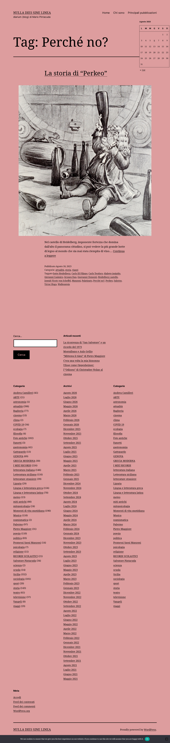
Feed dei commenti (24, 706)
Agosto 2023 (70, 556)
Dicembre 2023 (71, 538)
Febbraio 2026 (71, 420)
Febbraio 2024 (71, 528)
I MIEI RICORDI (22, 465)
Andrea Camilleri (23, 392)
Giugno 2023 (70, 565)
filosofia (17, 433)
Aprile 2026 (69, 410)
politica (17, 538)
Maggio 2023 (70, 569)
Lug (143, 70)
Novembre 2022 (72, 597)
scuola (16, 569)
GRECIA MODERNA (24, 460)
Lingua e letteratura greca (28, 488)
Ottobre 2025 (70, 438)
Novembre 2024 (72, 488)
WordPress (150, 729)
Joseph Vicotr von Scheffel (57, 280)
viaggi (75, 269)
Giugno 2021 (70, 674)
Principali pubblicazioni (142, 12)
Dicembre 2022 (71, 592)
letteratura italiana (24, 470)
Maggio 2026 (70, 406)
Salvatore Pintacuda (24, 560)
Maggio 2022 (70, 624)
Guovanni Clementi (87, 277)
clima (16, 420)
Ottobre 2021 (70, 656)
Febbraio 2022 (71, 638)
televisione (19, 597)
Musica (17, 515)
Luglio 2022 (69, 615)
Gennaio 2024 (71, 533)
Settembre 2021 (72, 660)
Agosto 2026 (70, 392)
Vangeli (17, 601)
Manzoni (76, 280)
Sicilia (16, 574)
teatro (16, 592)
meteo (16, 497)
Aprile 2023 (69, 574)
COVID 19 (18, 424)
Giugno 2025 (70, 456)
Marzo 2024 (69, 524)
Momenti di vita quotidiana (28, 510)
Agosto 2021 (70, 665)
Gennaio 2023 (71, 588)
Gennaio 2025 (71, 479)
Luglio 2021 (69, 669)
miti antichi (20, 501)
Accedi (17, 697)
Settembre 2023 (72, 551)
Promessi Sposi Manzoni (27, 542)
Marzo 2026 (69, 415)
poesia (17, 533)
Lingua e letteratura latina (28, 492)
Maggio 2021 (70, 678)
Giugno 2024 (70, 510)
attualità (60, 269)
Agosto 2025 (70, 447)
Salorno (118, 280)
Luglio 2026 (69, 397)
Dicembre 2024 (71, 483)
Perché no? (99, 280)
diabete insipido (112, 273)
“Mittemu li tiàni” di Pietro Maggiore (84, 356)
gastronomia (20, 447)
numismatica (20, 519)
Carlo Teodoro (96, 273)
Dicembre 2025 (71, 429)
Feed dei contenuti (24, 701)
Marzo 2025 (69, 470)
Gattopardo (19, 451)
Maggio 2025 (70, 460)
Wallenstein (64, 284)
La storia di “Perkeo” (75, 73)
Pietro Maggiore (22, 528)
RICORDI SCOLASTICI (25, 556)
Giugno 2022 (70, 619)
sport (16, 583)
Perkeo (109, 280)
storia (68, 269)
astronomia (19, 401)
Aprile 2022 (69, 628)
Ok (147, 739)
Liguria (17, 483)
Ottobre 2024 (70, 492)
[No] (166, 739)
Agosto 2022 (70, 610)
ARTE (16, 397)
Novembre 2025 (72, 433)
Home (106, 12)
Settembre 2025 (72, 442)
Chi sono (118, 12)
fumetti (17, 442)
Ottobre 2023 (70, 547)
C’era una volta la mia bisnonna (81, 360)
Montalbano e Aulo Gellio (78, 351)
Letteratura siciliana (24, 474)
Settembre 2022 (72, 606)
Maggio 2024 (70, 515)
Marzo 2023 (69, 578)
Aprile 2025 (69, 465)
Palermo (18, 524)
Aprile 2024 (69, 519)
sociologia (19, 578)
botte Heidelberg (62, 273)
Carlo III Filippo (80, 273)
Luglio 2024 (69, 506)
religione (18, 551)
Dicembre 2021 (71, 647)
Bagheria (18, 410)
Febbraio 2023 (71, 583)
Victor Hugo (50, 284)
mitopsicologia (21, 506)
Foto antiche (20, 438)
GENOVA (18, 456)
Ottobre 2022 (70, 601)
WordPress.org (21, 710)
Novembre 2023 (72, 542)
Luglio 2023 (69, 560)
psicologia (19, 547)
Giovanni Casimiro (53, 277)
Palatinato (87, 280)
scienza (17, 565)
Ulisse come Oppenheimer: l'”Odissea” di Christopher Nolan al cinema (83, 370)
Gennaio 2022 (71, 642)
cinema (17, 415)
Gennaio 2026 (71, 424)
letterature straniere (24, 479)
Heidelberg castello (108, 277)
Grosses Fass (70, 277)
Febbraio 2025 (71, 474)
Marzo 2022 (69, 633)
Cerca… (17, 336)
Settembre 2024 (72, 497)
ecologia (18, 429)
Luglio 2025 (69, 451)
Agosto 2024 (70, 501)
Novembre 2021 (72, 651)
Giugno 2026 (70, 401)
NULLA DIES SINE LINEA (32, 12)
